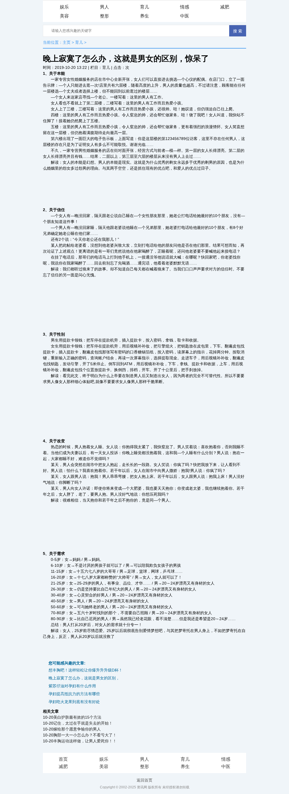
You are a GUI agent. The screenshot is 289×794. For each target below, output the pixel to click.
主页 (67, 42)
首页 (63, 759)
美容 (64, 16)
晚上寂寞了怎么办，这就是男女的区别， (84, 678)
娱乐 (64, 7)
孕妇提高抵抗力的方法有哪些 (74, 694)
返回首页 (144, 780)
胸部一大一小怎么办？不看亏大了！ (85, 735)
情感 (184, 7)
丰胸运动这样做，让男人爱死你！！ (85, 741)
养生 (144, 16)
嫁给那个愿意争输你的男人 (77, 729)
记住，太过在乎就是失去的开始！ (83, 723)
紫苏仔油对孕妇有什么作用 (72, 686)
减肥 (224, 7)
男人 (104, 7)
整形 (104, 16)
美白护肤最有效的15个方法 (77, 717)
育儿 (144, 7)
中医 (184, 16)
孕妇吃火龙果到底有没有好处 (74, 701)
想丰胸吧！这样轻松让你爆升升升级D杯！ (85, 670)
